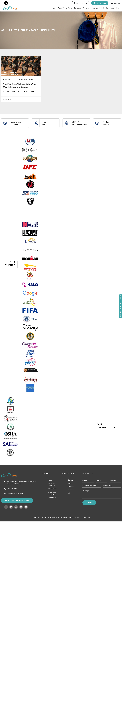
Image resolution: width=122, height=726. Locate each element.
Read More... (7, 99)
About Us (61, 8)
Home (54, 8)
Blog (117, 8)
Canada (71, 486)
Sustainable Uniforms (81, 8)
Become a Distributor (51, 484)
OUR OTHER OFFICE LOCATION (17, 500)
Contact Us (110, 8)
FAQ (103, 8)
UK (69, 493)
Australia (71, 490)
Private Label (95, 8)
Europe (70, 480)
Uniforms (69, 8)
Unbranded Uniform (52, 493)
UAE (69, 483)
